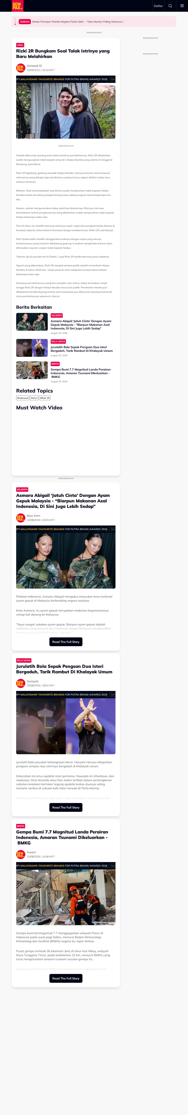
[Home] (18, 6)
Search (170, 6)
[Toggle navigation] (182, 6)
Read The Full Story (65, 642)
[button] (15, 18)
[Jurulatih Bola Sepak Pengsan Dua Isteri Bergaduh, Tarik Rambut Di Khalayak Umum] (32, 348)
